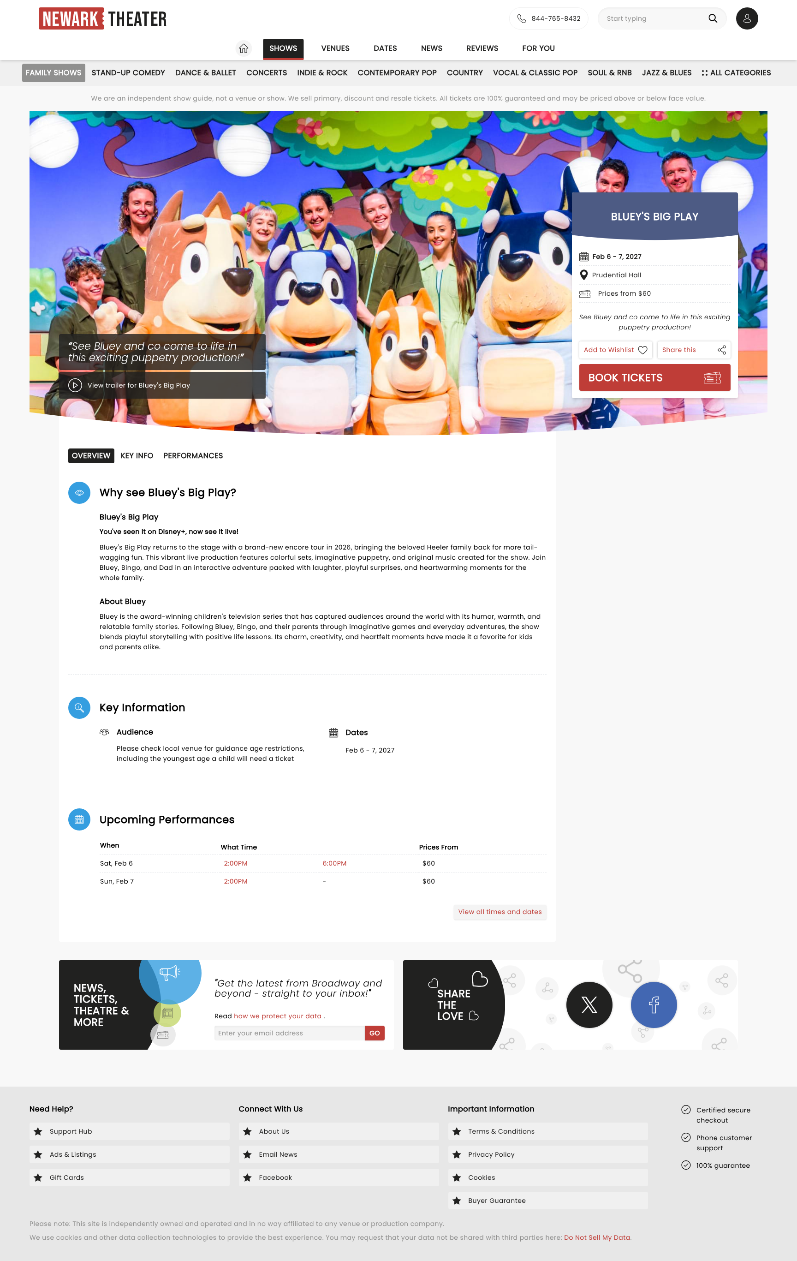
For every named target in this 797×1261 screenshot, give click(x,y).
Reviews (483, 48)
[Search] (715, 18)
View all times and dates (500, 911)
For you (539, 48)
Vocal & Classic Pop (535, 72)
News (431, 48)
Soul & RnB (610, 72)
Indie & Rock (322, 72)
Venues (335, 48)
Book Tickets (626, 377)
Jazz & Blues (667, 72)
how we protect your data (278, 1016)
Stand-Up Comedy (128, 72)
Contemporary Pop (397, 72)
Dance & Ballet (205, 72)
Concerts (266, 72)
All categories (740, 72)
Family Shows (54, 72)
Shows (283, 48)
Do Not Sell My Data (597, 1237)
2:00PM (236, 863)
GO (374, 1033)
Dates (385, 48)
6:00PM (335, 863)
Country (465, 72)
